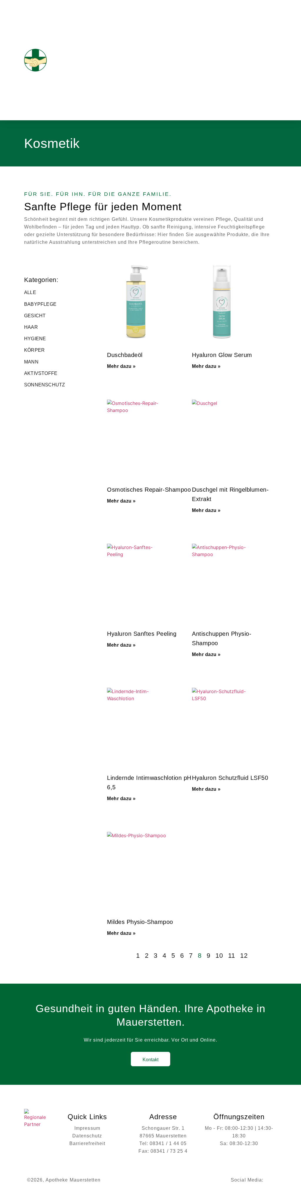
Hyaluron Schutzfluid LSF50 (230, 778)
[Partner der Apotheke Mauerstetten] (36, 1120)
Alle (30, 292)
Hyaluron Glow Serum (222, 355)
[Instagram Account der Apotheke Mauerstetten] (270, 1180)
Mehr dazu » (121, 366)
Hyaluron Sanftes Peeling (141, 633)
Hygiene (35, 338)
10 (219, 955)
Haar (31, 327)
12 (244, 955)
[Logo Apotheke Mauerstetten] (49, 60)
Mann (31, 361)
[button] (273, 60)
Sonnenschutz (44, 384)
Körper (34, 350)
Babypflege (40, 304)
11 (231, 955)
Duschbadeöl (125, 355)
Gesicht (35, 315)
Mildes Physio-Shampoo (140, 922)
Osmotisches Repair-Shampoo (149, 489)
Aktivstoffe (40, 373)
